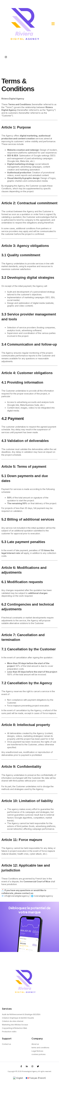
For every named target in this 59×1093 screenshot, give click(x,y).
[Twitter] (5, 67)
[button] (53, 24)
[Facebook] (5, 51)
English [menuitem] (19, 1078)
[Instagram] (5, 57)
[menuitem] (18, 1078)
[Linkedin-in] (26, 1066)
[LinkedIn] (5, 62)
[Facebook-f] (21, 1066)
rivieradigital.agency (43, 896)
